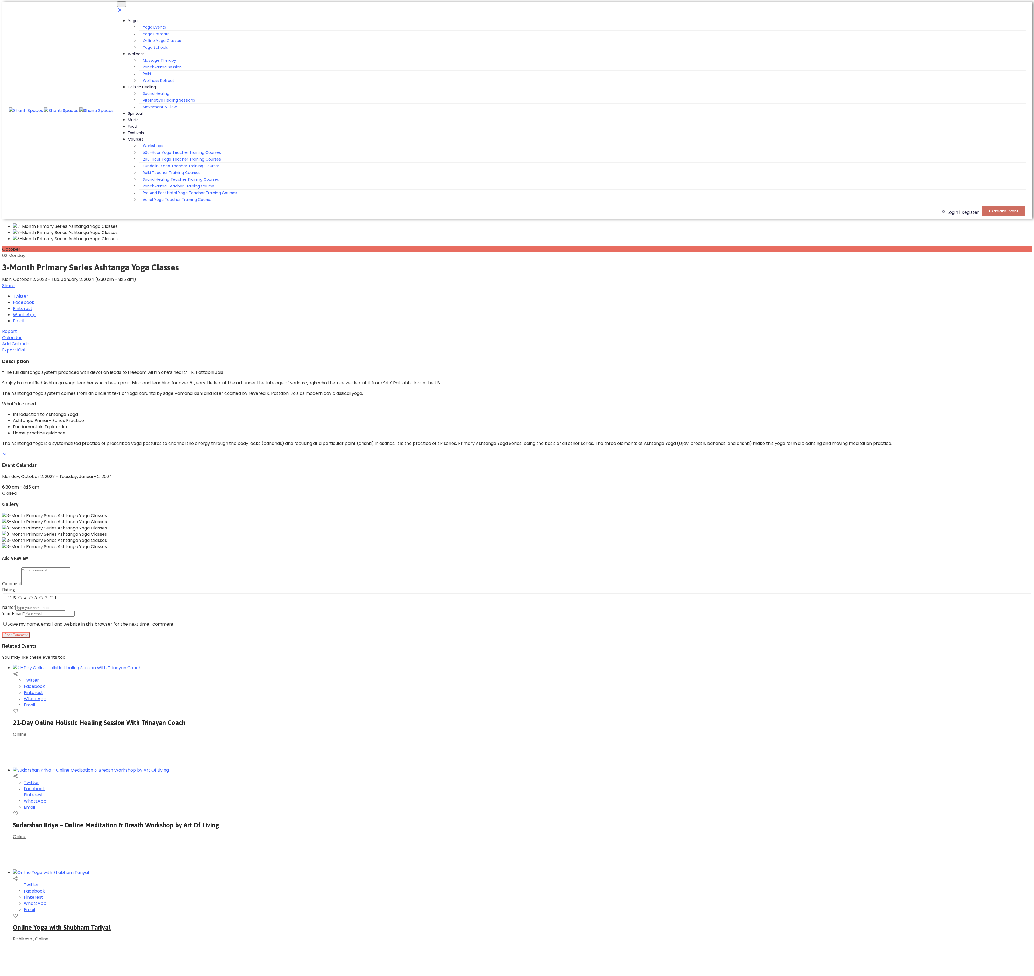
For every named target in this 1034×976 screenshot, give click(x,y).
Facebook (23, 302)
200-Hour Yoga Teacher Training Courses (182, 159)
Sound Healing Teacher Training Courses (181, 179)
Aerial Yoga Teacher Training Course (177, 199)
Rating (8, 589)
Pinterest (22, 308)
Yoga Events (154, 27)
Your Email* (13, 613)
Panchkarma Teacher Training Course (178, 186)
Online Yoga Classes (162, 40)
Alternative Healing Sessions (169, 100)
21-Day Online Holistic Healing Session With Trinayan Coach (99, 722)
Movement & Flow (160, 107)
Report (9, 331)
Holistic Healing (142, 87)
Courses (135, 139)
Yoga (133, 20)
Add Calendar (16, 344)
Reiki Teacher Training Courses (171, 172)
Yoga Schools (155, 47)
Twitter (20, 296)
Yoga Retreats (156, 34)
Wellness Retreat (158, 80)
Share (8, 286)
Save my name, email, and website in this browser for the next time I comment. (91, 624)
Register (970, 212)
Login (952, 212)
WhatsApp (24, 315)
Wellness (136, 54)
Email (18, 321)
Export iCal (13, 350)
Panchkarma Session (162, 67)
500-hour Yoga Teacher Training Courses (182, 152)
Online (19, 837)
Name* (8, 607)
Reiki (147, 73)
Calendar (12, 337)
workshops (153, 145)
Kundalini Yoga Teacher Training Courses (181, 166)
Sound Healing (156, 93)
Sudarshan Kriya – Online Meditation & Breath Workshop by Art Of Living (116, 825)
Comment (11, 583)
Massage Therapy (159, 60)
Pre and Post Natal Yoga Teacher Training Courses (190, 193)
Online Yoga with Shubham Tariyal (62, 927)
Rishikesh (23, 939)
